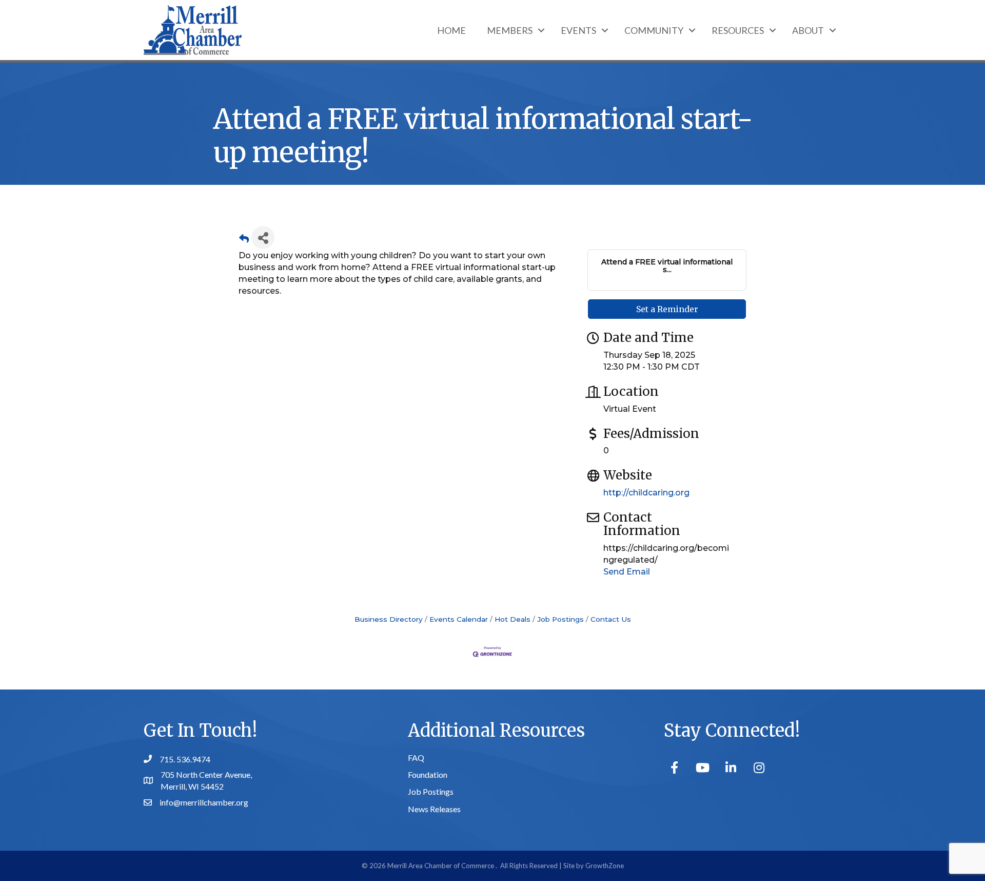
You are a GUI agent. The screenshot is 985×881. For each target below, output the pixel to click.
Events (578, 30)
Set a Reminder (667, 309)
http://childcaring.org (646, 492)
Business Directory (388, 619)
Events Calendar (458, 619)
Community (653, 30)
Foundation (427, 774)
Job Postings (560, 619)
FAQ (416, 757)
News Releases (434, 809)
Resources (738, 30)
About (808, 30)
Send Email (626, 572)
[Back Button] (244, 240)
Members (510, 30)
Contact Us (610, 619)
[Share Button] (262, 237)
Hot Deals (512, 619)
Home (451, 30)
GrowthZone (604, 865)
